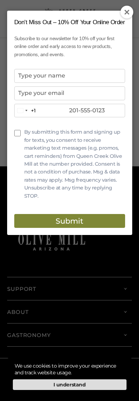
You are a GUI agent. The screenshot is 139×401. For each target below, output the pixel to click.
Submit (69, 220)
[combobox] (25, 110)
